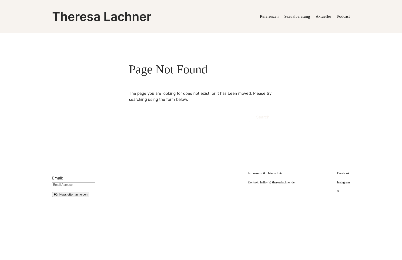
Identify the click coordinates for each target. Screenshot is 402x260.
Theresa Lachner (101, 16)
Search (262, 117)
